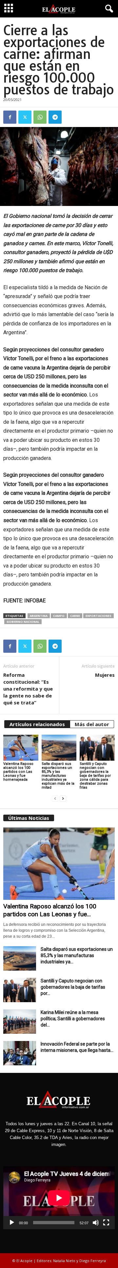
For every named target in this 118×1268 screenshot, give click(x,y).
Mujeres (105, 675)
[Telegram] (55, 117)
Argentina (39, 616)
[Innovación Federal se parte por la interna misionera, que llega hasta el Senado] (19, 1053)
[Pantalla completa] (106, 1222)
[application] (59, 1197)
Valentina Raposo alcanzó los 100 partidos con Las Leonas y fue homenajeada (18, 772)
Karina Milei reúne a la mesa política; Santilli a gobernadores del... (73, 1018)
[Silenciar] (95, 1222)
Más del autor (92, 724)
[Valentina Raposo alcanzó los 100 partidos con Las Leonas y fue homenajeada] (20, 748)
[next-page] (63, 798)
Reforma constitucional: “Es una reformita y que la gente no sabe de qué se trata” (28, 689)
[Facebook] (9, 117)
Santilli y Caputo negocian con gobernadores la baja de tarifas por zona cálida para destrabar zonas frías (95, 776)
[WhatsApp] (40, 117)
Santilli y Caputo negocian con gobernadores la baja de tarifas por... (73, 987)
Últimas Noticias (28, 818)
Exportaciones (98, 616)
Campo (59, 616)
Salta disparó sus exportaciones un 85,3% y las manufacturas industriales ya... (77, 955)
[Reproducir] (12, 1222)
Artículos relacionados (37, 724)
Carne (75, 616)
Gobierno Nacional (23, 622)
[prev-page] (55, 798)
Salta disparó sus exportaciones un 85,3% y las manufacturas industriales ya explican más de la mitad (58, 776)
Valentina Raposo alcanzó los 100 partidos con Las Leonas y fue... (49, 910)
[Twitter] (24, 117)
